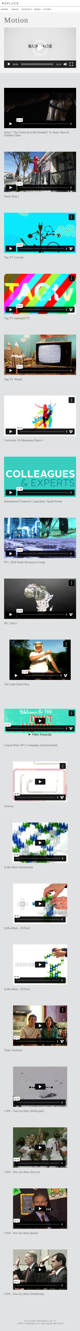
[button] (40, 47)
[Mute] (65, 64)
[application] (40, 48)
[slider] (37, 64)
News (37, 9)
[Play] (9, 64)
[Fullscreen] (71, 64)
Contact (26, 9)
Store (47, 9)
